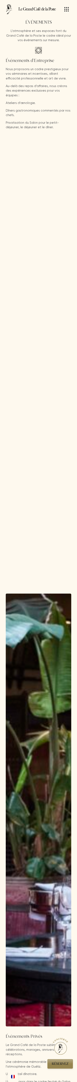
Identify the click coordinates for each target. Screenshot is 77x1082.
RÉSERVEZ (60, 1064)
